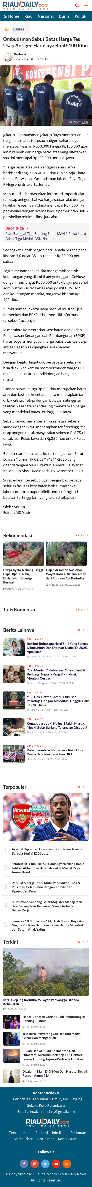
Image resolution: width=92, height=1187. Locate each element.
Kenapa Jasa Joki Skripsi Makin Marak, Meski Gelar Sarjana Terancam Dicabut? (57, 725)
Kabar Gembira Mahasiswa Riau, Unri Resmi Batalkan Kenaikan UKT (55, 752)
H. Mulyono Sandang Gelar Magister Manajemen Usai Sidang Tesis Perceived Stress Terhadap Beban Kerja (47, 906)
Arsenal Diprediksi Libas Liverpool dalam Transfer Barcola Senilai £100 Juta (48, 851)
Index (80, 535)
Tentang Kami (20, 1132)
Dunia (64, 16)
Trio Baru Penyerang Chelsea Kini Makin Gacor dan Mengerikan (51, 1036)
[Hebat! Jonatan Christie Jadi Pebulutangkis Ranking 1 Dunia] (11, 1022)
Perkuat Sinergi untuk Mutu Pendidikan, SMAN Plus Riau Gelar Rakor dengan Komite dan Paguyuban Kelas (46, 887)
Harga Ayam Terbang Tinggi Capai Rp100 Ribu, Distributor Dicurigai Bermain (23, 576)
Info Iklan (59, 1132)
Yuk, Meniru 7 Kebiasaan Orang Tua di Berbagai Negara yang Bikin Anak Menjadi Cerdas (56, 674)
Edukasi (19, 29)
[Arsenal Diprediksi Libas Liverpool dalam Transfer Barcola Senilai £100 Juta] (46, 817)
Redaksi (20, 54)
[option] (24, 568)
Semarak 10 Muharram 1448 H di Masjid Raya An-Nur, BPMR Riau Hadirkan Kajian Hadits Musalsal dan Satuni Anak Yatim (48, 925)
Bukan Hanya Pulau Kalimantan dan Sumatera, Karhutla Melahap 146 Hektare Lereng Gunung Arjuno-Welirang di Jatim (52, 1055)
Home (13, 16)
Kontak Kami (68, 1139)
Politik (80, 16)
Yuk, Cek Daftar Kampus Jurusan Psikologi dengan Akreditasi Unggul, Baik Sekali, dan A (58, 701)
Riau (28, 16)
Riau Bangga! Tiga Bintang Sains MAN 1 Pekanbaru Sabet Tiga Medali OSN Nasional (45, 236)
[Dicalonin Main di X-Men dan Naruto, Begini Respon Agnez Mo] (11, 1076)
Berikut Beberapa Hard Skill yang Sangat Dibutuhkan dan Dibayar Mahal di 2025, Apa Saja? (57, 647)
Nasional (46, 16)
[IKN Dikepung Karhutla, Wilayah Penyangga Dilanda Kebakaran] (46, 972)
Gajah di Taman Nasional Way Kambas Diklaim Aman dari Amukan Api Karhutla (66, 574)
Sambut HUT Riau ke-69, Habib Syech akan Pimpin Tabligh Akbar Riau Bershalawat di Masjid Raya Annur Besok (48, 868)
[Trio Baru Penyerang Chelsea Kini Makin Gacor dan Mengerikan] (11, 1039)
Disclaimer (45, 1139)
